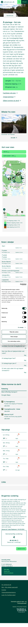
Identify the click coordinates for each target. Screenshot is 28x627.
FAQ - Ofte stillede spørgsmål (10, 587)
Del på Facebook (8, 573)
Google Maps (5, 395)
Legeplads (5, 280)
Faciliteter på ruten (9, 93)
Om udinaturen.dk (6, 584)
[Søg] (19, 2)
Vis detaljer (21, 327)
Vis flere (13, 137)
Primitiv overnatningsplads (10, 271)
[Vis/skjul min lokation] (23, 180)
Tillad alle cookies (14, 332)
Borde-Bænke (6, 261)
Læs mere (7, 405)
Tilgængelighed (8, 97)
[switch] (24, 313)
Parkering (4, 389)
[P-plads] (4, 212)
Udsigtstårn (5, 275)
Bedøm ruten (21, 548)
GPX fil (5, 152)
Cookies (4, 590)
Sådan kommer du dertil (11, 100)
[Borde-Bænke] (17, 210)
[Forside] (7, 2)
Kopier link (7, 571)
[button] (24, 2)
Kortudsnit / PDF (8, 156)
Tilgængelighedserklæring (9, 592)
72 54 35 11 (9, 566)
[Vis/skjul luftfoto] (23, 176)
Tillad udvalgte (14, 336)
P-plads (4, 250)
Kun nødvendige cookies (14, 341)
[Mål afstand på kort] (23, 184)
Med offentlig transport (9, 392)
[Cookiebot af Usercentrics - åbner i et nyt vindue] (20, 284)
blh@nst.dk (9, 564)
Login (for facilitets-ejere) (9, 595)
